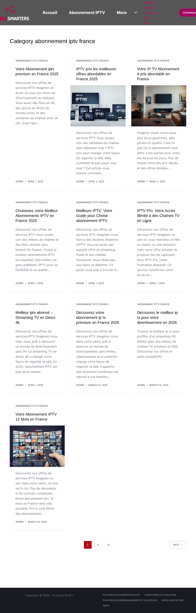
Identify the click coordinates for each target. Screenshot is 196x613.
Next (176, 544)
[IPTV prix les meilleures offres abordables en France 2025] (97, 105)
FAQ (146, 23)
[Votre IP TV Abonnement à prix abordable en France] (158, 105)
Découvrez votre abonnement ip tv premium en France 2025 (97, 317)
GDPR (106, 605)
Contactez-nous (151, 15)
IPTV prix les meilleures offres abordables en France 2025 (96, 74)
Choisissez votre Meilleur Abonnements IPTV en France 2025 (37, 216)
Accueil (49, 12)
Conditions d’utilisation (160, 594)
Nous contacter (173, 600)
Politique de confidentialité (121, 594)
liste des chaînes (149, 5)
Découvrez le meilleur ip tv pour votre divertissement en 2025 (157, 317)
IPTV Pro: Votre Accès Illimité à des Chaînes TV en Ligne (158, 216)
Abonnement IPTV (87, 12)
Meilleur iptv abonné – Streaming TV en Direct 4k (35, 317)
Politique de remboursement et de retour (130, 600)
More (122, 12)
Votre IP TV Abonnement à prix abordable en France (158, 74)
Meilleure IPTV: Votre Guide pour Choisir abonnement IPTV (94, 216)
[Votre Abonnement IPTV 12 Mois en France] (37, 446)
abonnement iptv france (32, 60)
